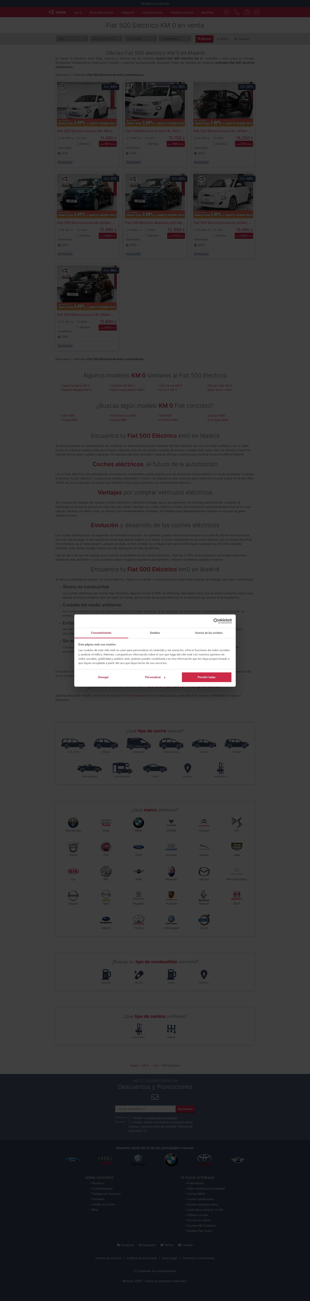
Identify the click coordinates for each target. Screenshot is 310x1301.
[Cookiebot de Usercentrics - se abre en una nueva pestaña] (216, 621)
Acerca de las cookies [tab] (209, 632)
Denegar (103, 677)
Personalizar (153, 677)
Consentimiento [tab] (101, 632)
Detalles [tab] (155, 632)
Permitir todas (206, 677)
